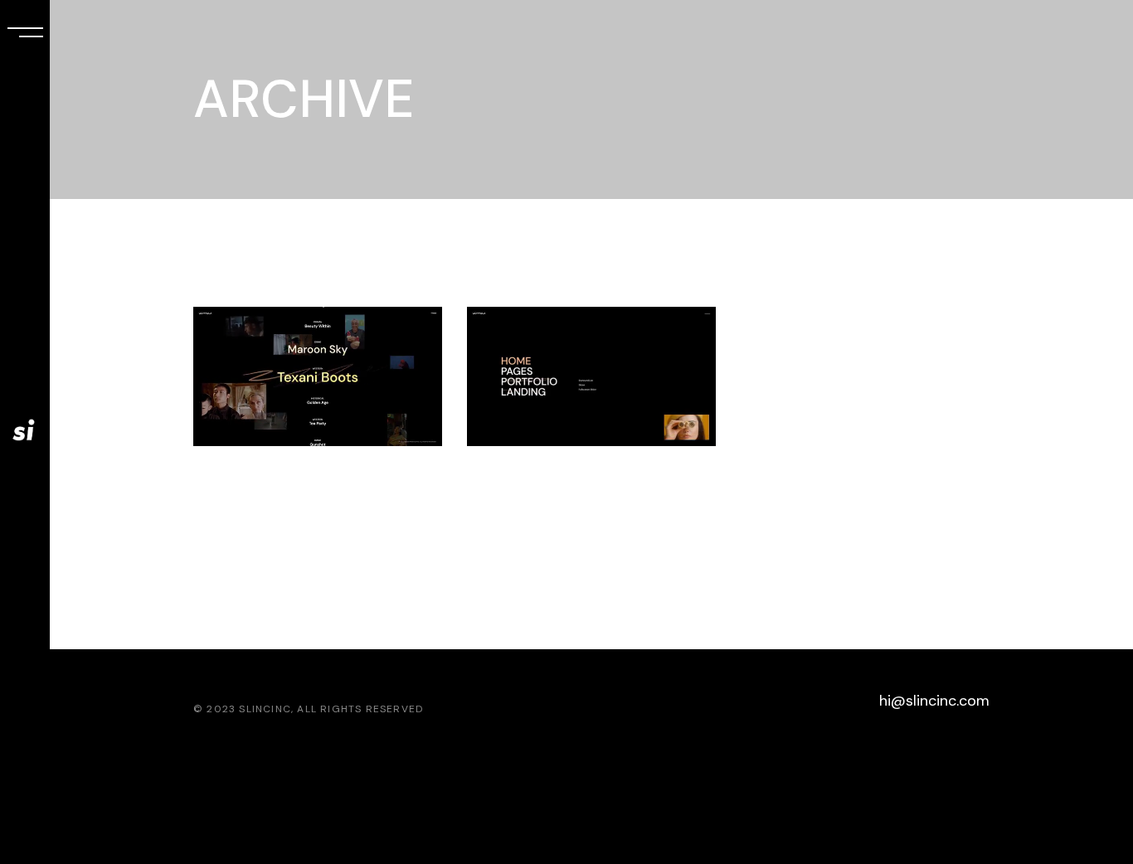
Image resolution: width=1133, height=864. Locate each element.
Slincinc (265, 709)
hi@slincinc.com (934, 701)
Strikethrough (575, 484)
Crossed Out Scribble (286, 498)
